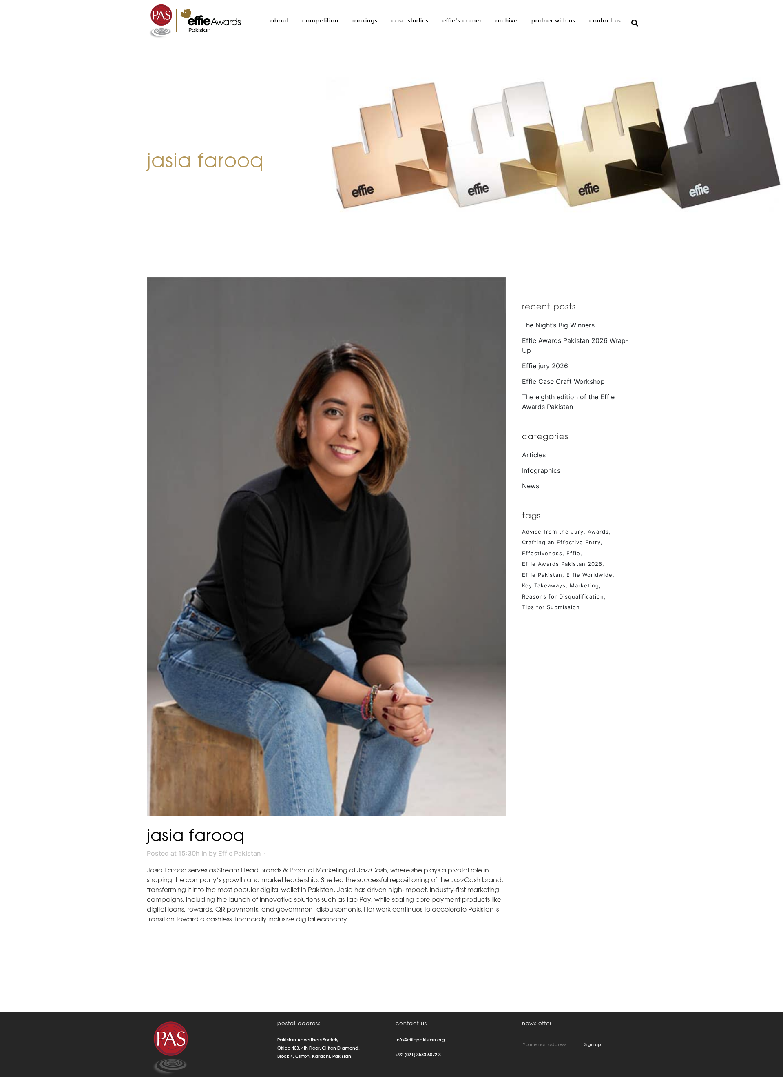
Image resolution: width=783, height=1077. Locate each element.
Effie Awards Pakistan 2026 (562, 564)
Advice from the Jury (553, 531)
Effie (573, 553)
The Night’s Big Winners (558, 325)
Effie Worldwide (589, 575)
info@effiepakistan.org (420, 1040)
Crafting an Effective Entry (561, 542)
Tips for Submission (551, 607)
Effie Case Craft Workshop (563, 381)
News (530, 486)
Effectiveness (542, 553)
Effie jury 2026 (545, 366)
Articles (534, 455)
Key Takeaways (544, 585)
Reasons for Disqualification (563, 596)
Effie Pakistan (239, 853)
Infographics (541, 470)
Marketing (584, 585)
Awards (598, 531)
